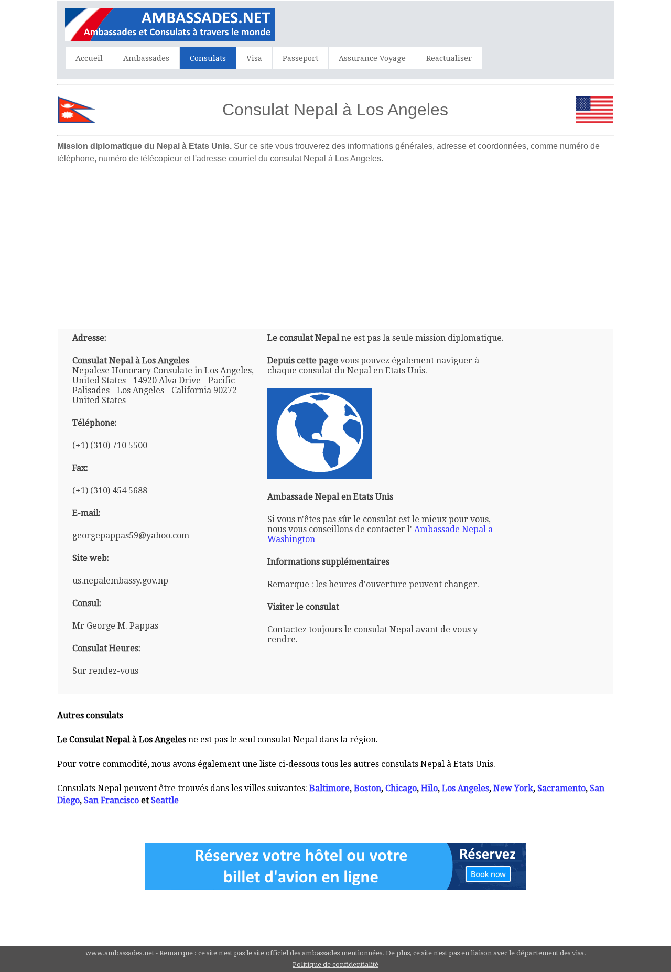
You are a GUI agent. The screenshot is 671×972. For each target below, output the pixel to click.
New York (513, 788)
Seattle (165, 800)
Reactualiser (449, 58)
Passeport (300, 58)
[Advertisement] (335, 242)
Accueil (89, 58)
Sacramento (561, 788)
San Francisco (111, 800)
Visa (254, 58)
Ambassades (146, 58)
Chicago (401, 788)
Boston (367, 788)
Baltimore (329, 788)
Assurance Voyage (372, 58)
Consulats (208, 58)
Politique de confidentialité (335, 964)
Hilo (429, 788)
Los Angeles (465, 788)
